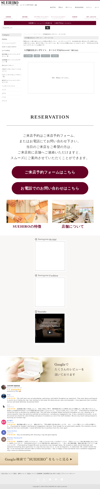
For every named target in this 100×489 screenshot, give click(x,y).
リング (4, 89)
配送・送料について (20, 473)
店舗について (73, 226)
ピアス (31, 34)
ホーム (25, 34)
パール (4, 97)
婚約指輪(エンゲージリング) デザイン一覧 (11, 55)
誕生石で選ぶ (38, 34)
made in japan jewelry (9, 46)
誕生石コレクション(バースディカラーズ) (11, 81)
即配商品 (4, 39)
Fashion (44, 481)
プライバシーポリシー (68, 473)
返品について (31, 473)
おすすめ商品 (6, 50)
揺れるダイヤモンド (8, 65)
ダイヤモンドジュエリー (41, 17)
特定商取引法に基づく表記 (52, 473)
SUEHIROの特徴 (27, 226)
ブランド (4, 100)
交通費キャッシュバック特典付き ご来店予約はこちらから (50, 23)
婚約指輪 (25, 17)
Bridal (38, 481)
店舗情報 (74, 17)
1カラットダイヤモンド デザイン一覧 (11, 75)
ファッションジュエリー (58, 17)
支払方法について (7, 473)
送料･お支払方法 (91, 17)
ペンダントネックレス (8, 86)
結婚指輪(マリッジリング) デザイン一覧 (11, 60)
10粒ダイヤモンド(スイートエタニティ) (11, 70)
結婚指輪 (8, 17)
